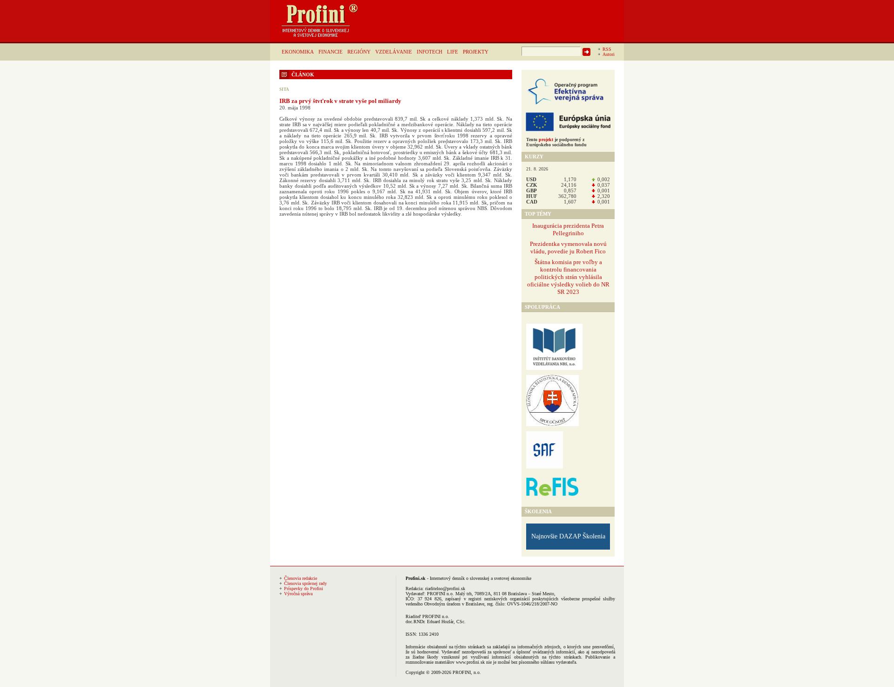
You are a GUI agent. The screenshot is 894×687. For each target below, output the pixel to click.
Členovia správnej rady (305, 583)
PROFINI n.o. (440, 593)
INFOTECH (429, 51)
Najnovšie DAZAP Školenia (568, 536)
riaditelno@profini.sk (445, 588)
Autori (609, 54)
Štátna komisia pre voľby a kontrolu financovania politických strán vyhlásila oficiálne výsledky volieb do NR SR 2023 (568, 276)
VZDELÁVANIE (393, 51)
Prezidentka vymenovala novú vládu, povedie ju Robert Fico (568, 247)
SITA (284, 89)
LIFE (452, 51)
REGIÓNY (359, 51)
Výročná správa (298, 593)
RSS (607, 49)
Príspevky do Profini (303, 588)
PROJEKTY (475, 51)
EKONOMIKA (298, 51)
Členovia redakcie (300, 578)
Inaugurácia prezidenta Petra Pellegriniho (568, 229)
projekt (546, 139)
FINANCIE (330, 51)
